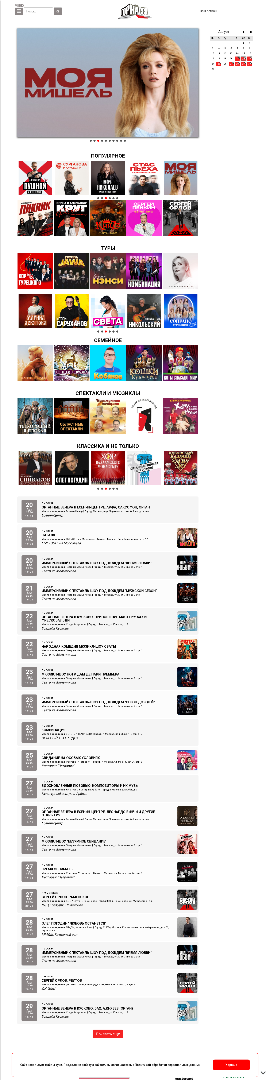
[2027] (251, 32)
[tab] (91, 141)
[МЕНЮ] (19, 11)
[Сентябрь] (245, 32)
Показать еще (108, 1034)
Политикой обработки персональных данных (167, 1065)
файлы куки (53, 1065)
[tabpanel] (107, 82)
